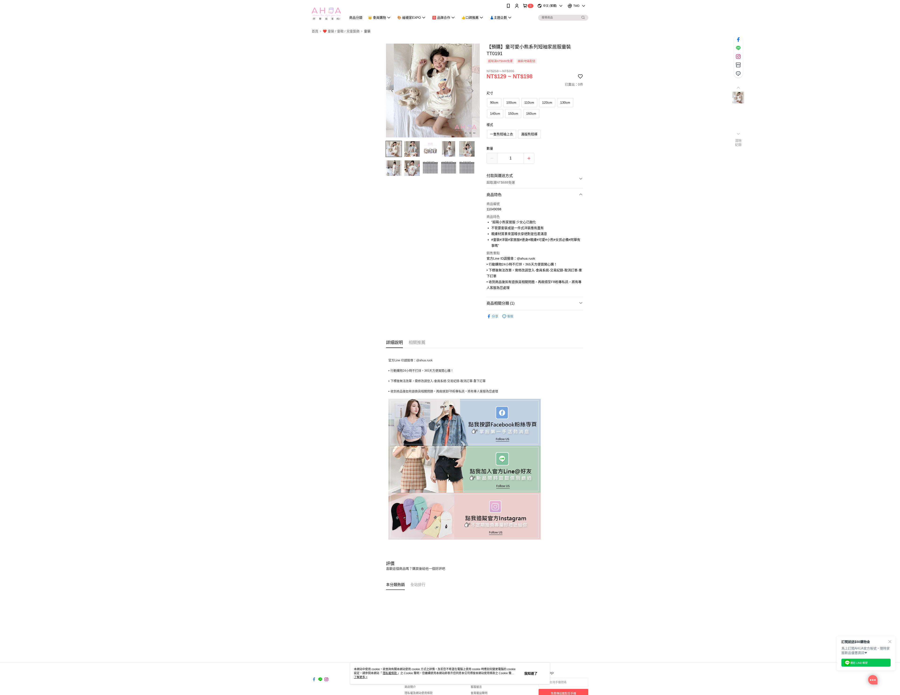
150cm (513, 113)
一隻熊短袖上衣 (501, 134)
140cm (495, 113)
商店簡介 (410, 687)
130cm (565, 102)
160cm (531, 113)
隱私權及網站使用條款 (419, 693)
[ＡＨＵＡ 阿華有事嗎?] (326, 12)
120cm (547, 102)
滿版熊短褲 (529, 134)
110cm (529, 102)
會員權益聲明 (479, 693)
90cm (494, 102)
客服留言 (476, 687)
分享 (495, 316)
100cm (511, 102)
